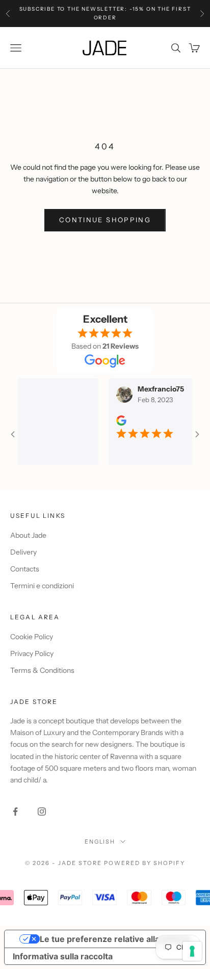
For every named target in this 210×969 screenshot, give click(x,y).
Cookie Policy (31, 636)
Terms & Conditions (42, 670)
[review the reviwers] (114, 420)
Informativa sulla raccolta (63, 956)
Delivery (23, 552)
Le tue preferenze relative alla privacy (115, 939)
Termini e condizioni (42, 585)
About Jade (28, 535)
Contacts (24, 568)
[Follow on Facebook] (15, 811)
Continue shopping (105, 220)
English (100, 841)
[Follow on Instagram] (42, 811)
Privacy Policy (32, 653)
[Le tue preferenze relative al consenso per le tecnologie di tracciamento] (192, 951)
